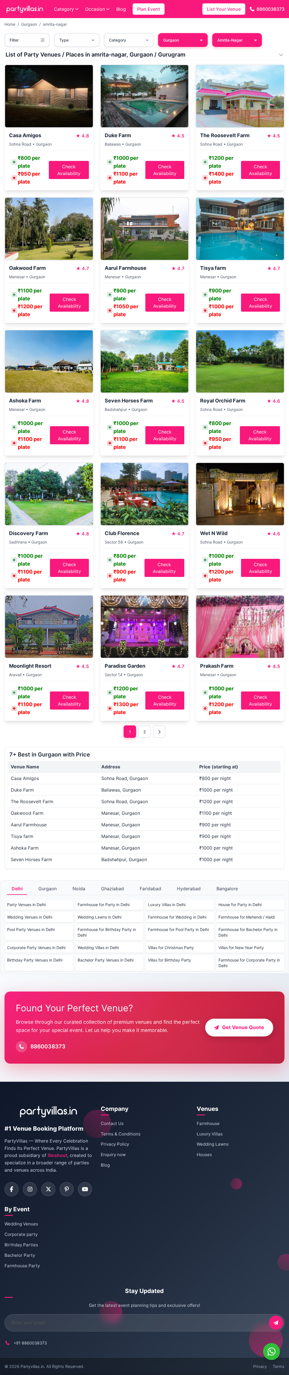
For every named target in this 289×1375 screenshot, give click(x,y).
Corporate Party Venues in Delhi (36, 947)
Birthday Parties (21, 1244)
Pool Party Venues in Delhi (31, 929)
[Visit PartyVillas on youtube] (85, 1189)
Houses (204, 1154)
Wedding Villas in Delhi (98, 947)
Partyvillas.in (32, 1366)
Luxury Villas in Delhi (166, 904)
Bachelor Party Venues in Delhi (105, 960)
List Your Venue (224, 9)
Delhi (17, 888)
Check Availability (68, 170)
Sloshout (57, 1155)
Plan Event (148, 9)
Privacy (260, 1366)
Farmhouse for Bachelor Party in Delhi (247, 932)
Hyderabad (189, 888)
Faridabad (150, 888)
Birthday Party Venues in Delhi (34, 960)
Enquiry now (113, 1154)
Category (64, 9)
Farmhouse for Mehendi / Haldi (246, 917)
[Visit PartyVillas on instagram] (30, 1189)
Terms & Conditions (121, 1134)
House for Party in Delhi (240, 904)
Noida (79, 888)
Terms (278, 1366)
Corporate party (21, 1234)
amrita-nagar (55, 24)
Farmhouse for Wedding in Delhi (177, 917)
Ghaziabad (112, 888)
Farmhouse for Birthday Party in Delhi (107, 932)
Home (10, 24)
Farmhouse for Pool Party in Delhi (178, 929)
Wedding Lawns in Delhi (99, 917)
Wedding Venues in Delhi (29, 917)
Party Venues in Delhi (26, 904)
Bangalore (227, 888)
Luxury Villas (210, 1134)
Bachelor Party (20, 1255)
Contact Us (112, 1123)
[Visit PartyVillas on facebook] (12, 1189)
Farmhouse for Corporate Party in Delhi (249, 963)
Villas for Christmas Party (171, 947)
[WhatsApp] (271, 1351)
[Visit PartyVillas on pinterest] (67, 1189)
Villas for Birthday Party (169, 960)
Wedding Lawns (213, 1144)
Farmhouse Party (22, 1265)
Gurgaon (29, 24)
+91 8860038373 (30, 1342)
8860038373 (270, 9)
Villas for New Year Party (241, 947)
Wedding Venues (21, 1224)
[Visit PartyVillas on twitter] (48, 1189)
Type (64, 40)
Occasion (95, 9)
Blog (121, 9)
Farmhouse (208, 1123)
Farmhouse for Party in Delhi (104, 904)
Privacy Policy (115, 1144)
